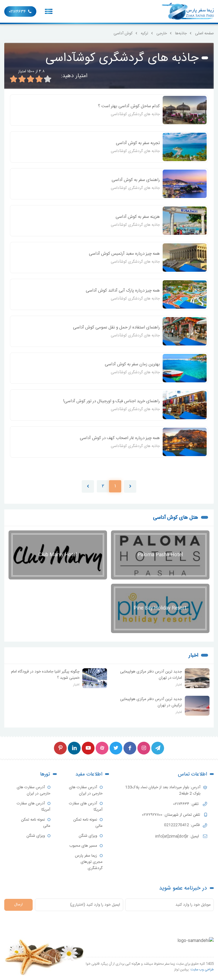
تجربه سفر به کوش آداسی (138, 143)
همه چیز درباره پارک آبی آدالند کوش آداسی (123, 290)
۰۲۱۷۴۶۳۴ (17, 11)
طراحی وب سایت (202, 969)
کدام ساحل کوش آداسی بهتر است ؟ (129, 106)
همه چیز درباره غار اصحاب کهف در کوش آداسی (120, 438)
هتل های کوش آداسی (175, 517)
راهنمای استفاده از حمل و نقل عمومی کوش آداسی (116, 327)
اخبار (193, 655)
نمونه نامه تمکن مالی (87, 823)
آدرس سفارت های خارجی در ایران (85, 790)
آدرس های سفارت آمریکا (85, 806)
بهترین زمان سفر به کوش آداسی (132, 364)
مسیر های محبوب (83, 846)
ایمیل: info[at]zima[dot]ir (177, 836)
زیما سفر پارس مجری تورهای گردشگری (88, 862)
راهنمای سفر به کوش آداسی (136, 180)
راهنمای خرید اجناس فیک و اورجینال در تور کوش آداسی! (111, 401)
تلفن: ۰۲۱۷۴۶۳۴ (186, 804)
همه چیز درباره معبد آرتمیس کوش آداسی (124, 253)
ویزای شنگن (88, 836)
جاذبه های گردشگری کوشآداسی (135, 114)
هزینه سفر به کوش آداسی (138, 216)
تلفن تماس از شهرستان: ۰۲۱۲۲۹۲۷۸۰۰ (171, 815)
